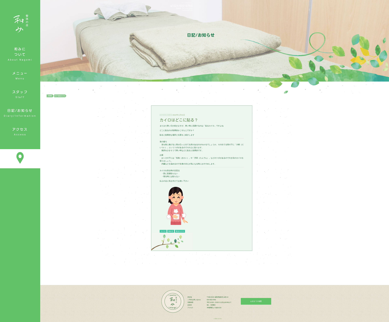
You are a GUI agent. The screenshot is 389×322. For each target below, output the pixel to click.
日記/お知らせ (20, 113)
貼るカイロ (180, 231)
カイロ (163, 231)
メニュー (20, 76)
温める (170, 231)
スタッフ (20, 94)
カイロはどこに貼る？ (179, 120)
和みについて (20, 54)
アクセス (20, 132)
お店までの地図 (256, 301)
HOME (50, 96)
